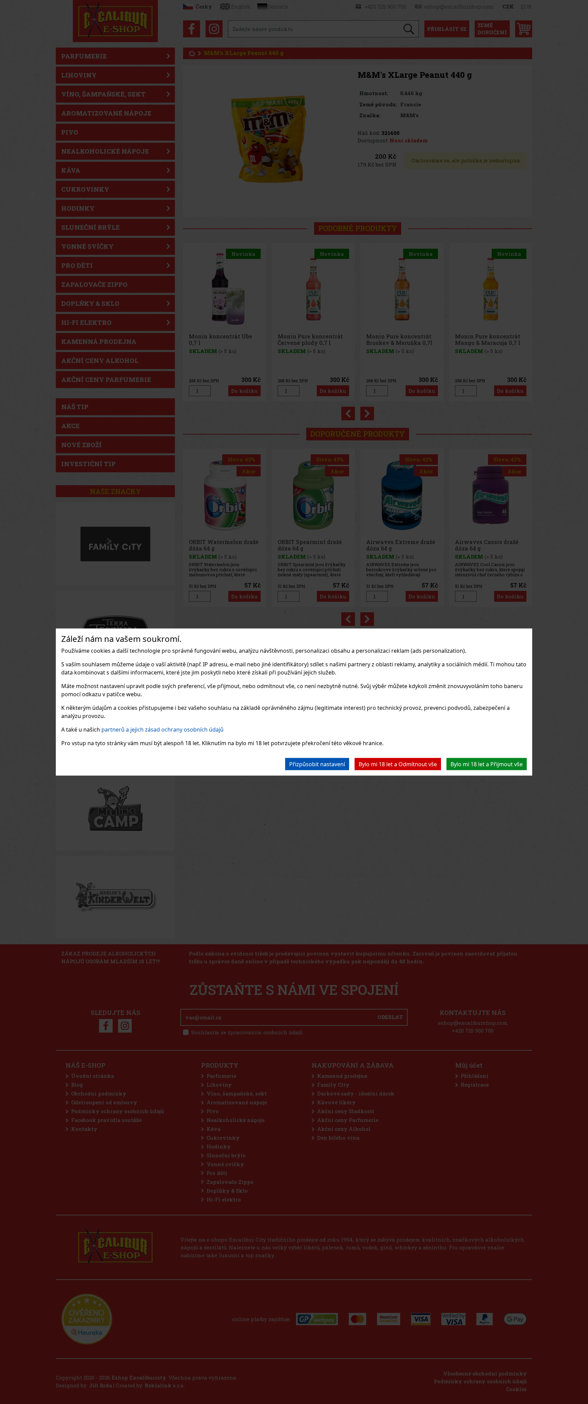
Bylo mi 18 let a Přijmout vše (487, 764)
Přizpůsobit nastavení (317, 764)
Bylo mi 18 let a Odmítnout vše (398, 764)
